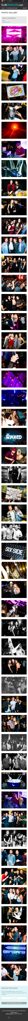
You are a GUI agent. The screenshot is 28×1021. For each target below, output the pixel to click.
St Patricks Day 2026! (11, 8)
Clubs (3, 8)
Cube (3, 20)
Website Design (9, 1013)
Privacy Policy (14, 1012)
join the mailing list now (14, 1003)
